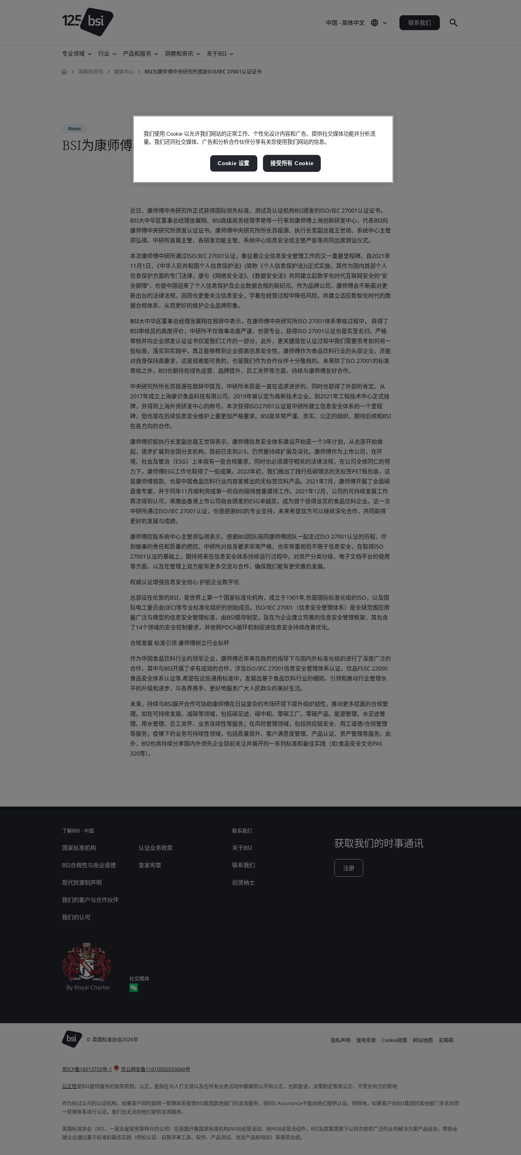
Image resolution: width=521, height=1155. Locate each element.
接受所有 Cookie (291, 163)
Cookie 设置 (234, 163)
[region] (263, 149)
